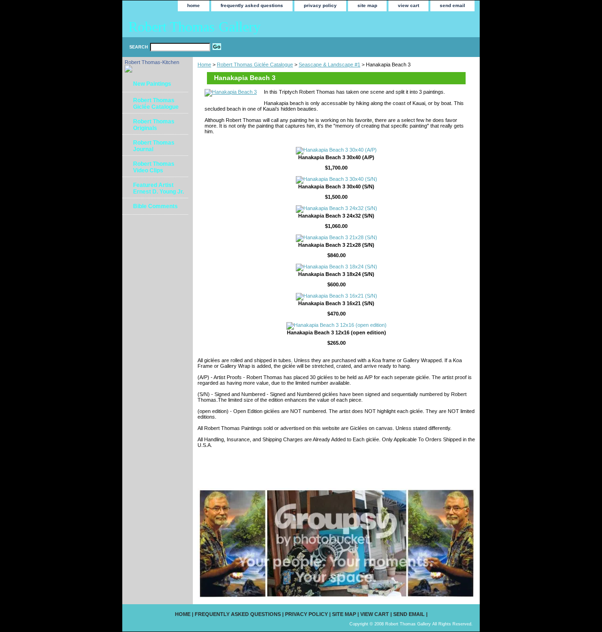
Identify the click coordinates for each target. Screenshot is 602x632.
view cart (408, 5)
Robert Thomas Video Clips (153, 167)
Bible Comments (155, 206)
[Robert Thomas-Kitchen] (128, 70)
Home (204, 64)
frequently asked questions (252, 5)
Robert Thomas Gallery (194, 26)
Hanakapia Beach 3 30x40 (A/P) (336, 157)
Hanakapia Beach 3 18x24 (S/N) (336, 274)
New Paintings (152, 84)
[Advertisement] (308, 468)
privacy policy (320, 5)
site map (367, 5)
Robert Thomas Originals (153, 124)
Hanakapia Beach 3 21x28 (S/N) (336, 245)
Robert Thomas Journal (153, 146)
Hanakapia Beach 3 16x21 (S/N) (336, 303)
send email (452, 5)
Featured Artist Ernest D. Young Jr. (158, 188)
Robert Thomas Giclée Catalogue (255, 64)
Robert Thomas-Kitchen (152, 62)
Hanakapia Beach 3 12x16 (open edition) (336, 332)
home (193, 5)
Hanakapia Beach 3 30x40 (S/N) (336, 186)
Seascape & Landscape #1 (329, 64)
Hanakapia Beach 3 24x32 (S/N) (336, 216)
